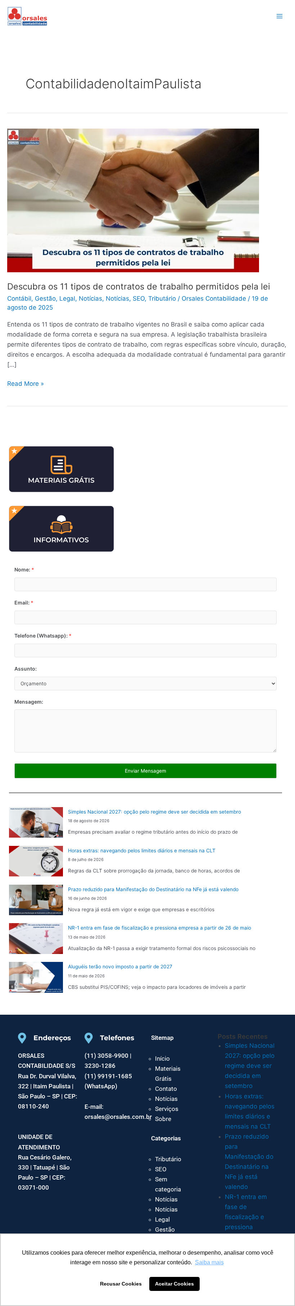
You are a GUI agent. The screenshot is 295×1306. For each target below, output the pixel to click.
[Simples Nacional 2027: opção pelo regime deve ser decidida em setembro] (36, 822)
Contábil (19, 298)
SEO (139, 298)
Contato (166, 1088)
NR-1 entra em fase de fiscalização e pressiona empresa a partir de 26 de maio (159, 928)
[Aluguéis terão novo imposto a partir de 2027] (36, 977)
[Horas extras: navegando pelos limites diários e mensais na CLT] (36, 861)
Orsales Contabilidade (71, 16)
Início (162, 1058)
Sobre (163, 1118)
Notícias (90, 298)
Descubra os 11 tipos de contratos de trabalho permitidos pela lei (138, 286)
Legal (67, 298)
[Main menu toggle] (280, 16)
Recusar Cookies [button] (121, 1284)
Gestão (45, 298)
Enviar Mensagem (145, 771)
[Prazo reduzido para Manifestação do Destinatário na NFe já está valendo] (36, 900)
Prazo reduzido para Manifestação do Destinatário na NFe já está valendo (153, 889)
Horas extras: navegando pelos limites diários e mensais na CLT (141, 850)
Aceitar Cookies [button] (174, 1284)
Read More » (25, 383)
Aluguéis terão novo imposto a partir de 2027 (120, 966)
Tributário (162, 298)
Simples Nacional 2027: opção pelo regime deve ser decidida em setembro (154, 812)
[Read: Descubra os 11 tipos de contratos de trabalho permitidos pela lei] (133, 199)
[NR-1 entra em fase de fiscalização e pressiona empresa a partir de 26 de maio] (36, 938)
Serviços (166, 1108)
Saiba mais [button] (209, 1262)
